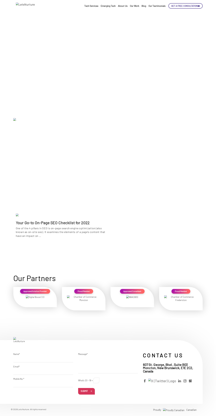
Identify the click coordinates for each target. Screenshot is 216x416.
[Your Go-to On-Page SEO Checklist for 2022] (60, 169)
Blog (144, 5)
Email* (16, 366)
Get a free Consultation (184, 6)
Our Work (134, 5)
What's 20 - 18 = (85, 380)
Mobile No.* (18, 379)
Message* (83, 354)
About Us (123, 5)
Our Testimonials (157, 5)
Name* (16, 354)
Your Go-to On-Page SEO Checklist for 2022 (53, 222)
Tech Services (91, 5)
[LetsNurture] (26, 6)
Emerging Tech (108, 5)
